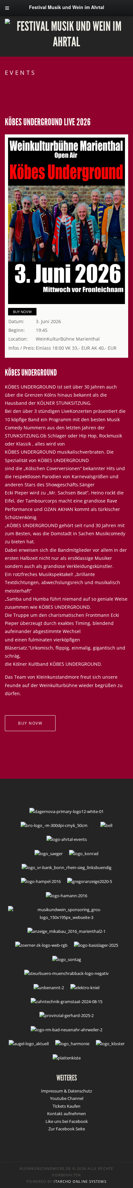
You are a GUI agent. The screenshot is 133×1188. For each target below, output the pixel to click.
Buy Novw (22, 311)
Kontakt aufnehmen (66, 1113)
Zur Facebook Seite (66, 1129)
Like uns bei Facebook (67, 1121)
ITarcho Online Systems (80, 1181)
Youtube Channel (66, 1098)
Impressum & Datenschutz (66, 1091)
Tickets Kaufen (66, 1106)
